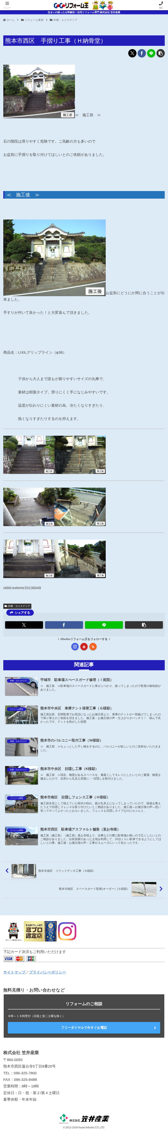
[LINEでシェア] (151, 53)
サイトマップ (14, 972)
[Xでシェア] (132, 53)
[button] (161, 53)
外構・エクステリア (19, 606)
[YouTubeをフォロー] (84, 646)
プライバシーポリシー (47, 972)
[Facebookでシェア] (142, 53)
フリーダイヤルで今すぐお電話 (84, 1027)
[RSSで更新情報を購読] (93, 646)
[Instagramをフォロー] (75, 646)
